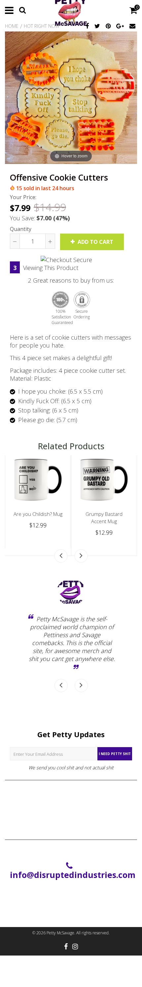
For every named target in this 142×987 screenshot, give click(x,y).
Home (11, 26)
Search (71, 795)
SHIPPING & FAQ (71, 807)
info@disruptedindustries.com (72, 874)
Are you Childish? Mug (38, 514)
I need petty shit (115, 753)
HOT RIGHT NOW (41, 26)
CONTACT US (71, 818)
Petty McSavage (60, 933)
